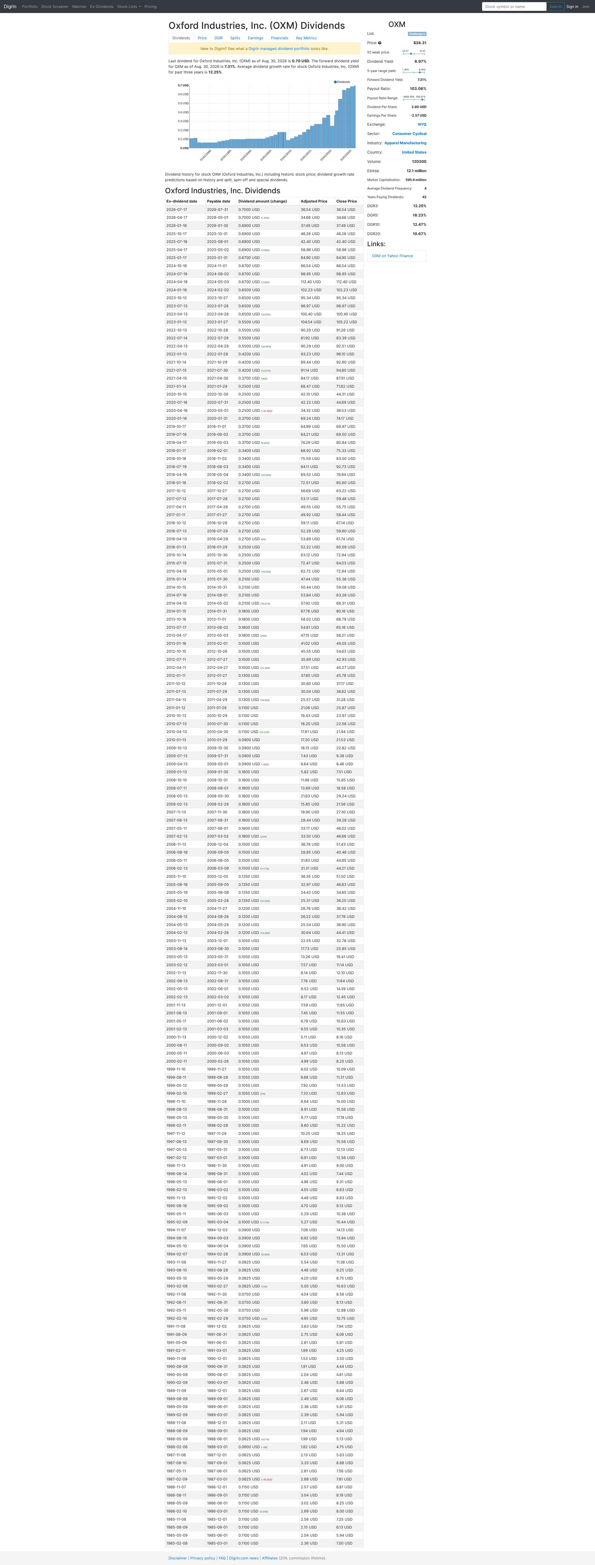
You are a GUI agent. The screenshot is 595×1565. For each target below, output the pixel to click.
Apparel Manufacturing (405, 143)
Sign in (572, 6)
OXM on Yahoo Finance (392, 255)
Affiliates (270, 1558)
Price (202, 38)
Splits (235, 38)
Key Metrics (306, 38)
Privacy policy (202, 1558)
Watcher (79, 6)
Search (555, 6)
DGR (218, 38)
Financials (279, 38)
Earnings (255, 38)
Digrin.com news (243, 1558)
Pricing (151, 6)
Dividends (181, 38)
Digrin (10, 6)
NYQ (422, 124)
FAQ (222, 1558)
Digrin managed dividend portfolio (279, 48)
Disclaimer (178, 1558)
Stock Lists (127, 6)
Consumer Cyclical (409, 133)
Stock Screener (54, 6)
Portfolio (30, 6)
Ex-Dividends (102, 6)
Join (585, 6)
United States (414, 152)
